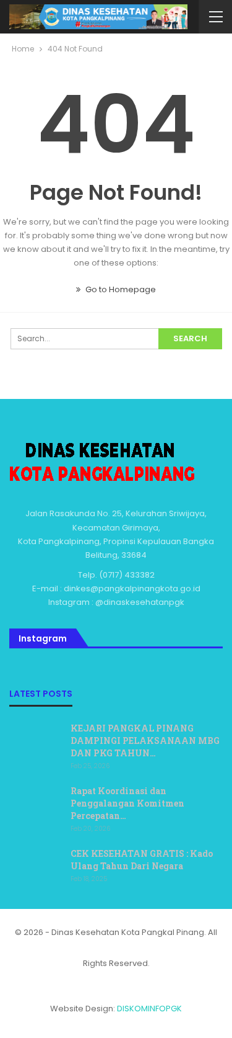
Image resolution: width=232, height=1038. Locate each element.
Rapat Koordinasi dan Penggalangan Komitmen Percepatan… (127, 803)
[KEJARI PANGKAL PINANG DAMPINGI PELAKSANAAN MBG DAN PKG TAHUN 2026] (35, 742)
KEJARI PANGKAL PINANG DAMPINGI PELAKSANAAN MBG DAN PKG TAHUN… (145, 740)
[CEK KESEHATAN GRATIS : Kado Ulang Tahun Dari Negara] (35, 867)
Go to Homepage (120, 289)
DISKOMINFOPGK (149, 1008)
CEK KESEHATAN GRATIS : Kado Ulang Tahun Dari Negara (142, 860)
